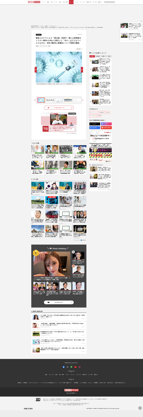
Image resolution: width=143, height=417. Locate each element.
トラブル (93, 115)
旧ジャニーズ (54, 2)
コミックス (82, 2)
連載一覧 (89, 2)
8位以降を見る (59, 302)
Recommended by (77, 240)
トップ (43, 2)
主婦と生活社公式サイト (120, 382)
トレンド (76, 2)
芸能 (48, 2)
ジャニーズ (51, 374)
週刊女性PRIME (34, 26)
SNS (108, 112)
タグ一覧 (94, 2)
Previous (36, 70)
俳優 (99, 115)
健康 (46, 26)
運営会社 (20, 382)
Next (82, 70)
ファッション (94, 112)
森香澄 (102, 112)
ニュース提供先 (83, 382)
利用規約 (25, 382)
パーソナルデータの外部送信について (48, 382)
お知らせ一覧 (102, 382)
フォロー (94, 124)
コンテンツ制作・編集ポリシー (65, 382)
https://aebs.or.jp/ (77, 400)
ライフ (71, 2)
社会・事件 (65, 2)
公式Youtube (107, 127)
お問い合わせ (110, 382)
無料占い (100, 2)
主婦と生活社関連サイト (71, 393)
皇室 (60, 2)
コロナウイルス (52, 26)
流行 (49, 46)
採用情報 (96, 382)
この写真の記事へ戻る (58, 107)
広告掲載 (76, 382)
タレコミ (90, 382)
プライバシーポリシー (34, 382)
